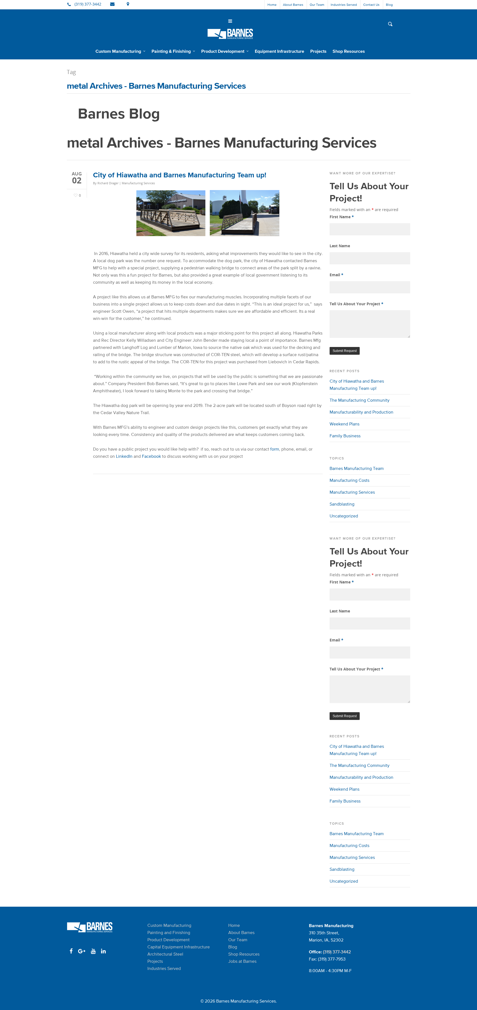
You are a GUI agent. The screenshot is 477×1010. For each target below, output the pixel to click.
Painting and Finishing (168, 932)
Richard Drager (107, 183)
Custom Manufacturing (118, 51)
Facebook (151, 456)
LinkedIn (124, 456)
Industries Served (344, 4)
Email (336, 274)
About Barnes (293, 4)
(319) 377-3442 (337, 952)
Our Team (317, 4)
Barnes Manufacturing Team (357, 468)
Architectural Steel (165, 954)
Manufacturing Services (138, 183)
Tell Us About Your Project (356, 303)
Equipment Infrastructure (279, 51)
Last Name (340, 245)
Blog (389, 4)
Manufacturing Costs (349, 480)
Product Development (222, 51)
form (274, 449)
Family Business (345, 436)
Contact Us (371, 4)
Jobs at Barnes (242, 961)
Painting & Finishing (171, 51)
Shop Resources (349, 51)
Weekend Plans (344, 424)
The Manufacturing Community (359, 400)
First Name (342, 216)
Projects (318, 51)
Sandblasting (342, 504)
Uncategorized (344, 516)
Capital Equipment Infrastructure (178, 947)
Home (272, 4)
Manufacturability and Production (361, 412)
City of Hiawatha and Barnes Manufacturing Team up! (179, 175)
